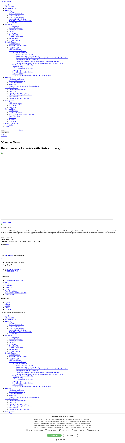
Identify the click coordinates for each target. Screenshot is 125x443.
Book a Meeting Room (12, 123)
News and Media (10, 109)
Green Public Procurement (24, 54)
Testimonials (12, 33)
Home (6, 282)
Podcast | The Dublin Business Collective (21, 114)
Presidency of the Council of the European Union (24, 86)
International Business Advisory (18, 93)
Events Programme (14, 44)
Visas (10, 102)
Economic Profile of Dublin (17, 19)
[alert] (62, 428)
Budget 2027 (13, 84)
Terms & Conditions (11, 291)
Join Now (8, 5)
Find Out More (9, 7)
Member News (13, 38)
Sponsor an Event (14, 47)
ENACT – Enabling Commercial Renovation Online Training (31, 75)
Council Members (14, 15)
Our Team (12, 12)
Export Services (9, 100)
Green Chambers (17, 74)
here (7, 244)
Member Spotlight (14, 40)
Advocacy (8, 77)
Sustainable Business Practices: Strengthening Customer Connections (37, 61)
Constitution (8, 286)
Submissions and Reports (16, 79)
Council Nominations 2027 (17, 17)
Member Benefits (14, 26)
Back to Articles (6, 222)
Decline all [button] (70, 435)
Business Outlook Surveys (17, 81)
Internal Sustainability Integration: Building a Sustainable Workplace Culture (39, 63)
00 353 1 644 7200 (12, 271)
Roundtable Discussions (16, 82)
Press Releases (13, 111)
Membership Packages (15, 28)
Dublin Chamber (6, 1)
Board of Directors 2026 (16, 14)
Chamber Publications (15, 112)
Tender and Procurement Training (22, 65)
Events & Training (10, 42)
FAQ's (11, 125)
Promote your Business (16, 29)
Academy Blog (17, 70)
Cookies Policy (9, 294)
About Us (8, 10)
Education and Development (17, 51)
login (6, 255)
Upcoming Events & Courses (18, 45)
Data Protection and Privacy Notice (15, 293)
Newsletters (12, 119)
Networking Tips (14, 35)
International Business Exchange (19, 98)
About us (7, 284)
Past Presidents (13, 22)
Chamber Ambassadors (16, 37)
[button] (62, 440)
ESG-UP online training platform (22, 72)
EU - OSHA (12, 91)
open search (5, 132)
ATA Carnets (13, 105)
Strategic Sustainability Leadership (27, 59)
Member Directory (10, 8)
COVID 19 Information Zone (14, 280)
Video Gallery (13, 121)
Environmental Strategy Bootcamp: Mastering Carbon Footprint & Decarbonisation (42, 58)
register (11, 255)
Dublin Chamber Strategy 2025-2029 (20, 21)
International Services (11, 88)
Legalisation (12, 107)
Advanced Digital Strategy (24, 68)
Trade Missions (13, 96)
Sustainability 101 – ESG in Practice (27, 56)
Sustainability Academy (19, 52)
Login (2, 134)
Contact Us (8, 287)
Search (21, 130)
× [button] (123, 415)
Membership (8, 24)
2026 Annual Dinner (15, 49)
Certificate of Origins (15, 104)
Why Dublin (12, 118)
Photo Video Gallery (15, 116)
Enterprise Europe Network (17, 89)
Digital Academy (17, 67)
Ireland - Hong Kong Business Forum (20, 95)
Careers (7, 126)
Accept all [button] (54, 435)
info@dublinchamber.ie (13, 269)
